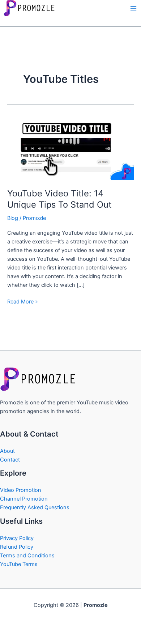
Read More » (22, 301)
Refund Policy (16, 547)
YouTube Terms (19, 564)
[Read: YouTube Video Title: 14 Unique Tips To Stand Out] (70, 148)
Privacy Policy (17, 538)
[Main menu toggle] (133, 8)
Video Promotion (20, 490)
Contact (10, 459)
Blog (12, 218)
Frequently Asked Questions (34, 507)
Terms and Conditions (27, 555)
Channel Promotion (24, 499)
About (7, 451)
